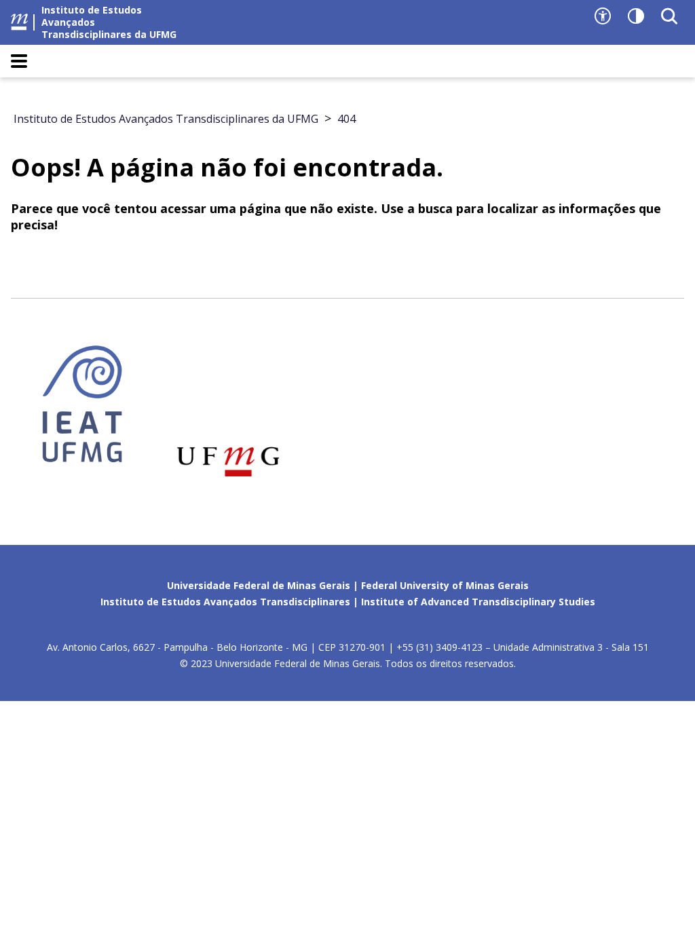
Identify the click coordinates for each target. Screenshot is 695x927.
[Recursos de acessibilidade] (603, 16)
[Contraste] (636, 16)
